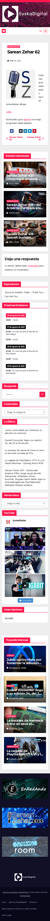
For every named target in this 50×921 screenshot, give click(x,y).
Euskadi (10, 686)
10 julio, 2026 (16, 728)
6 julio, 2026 (15, 759)
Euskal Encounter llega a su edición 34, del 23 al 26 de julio (25, 693)
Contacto (33, 902)
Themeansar (25, 896)
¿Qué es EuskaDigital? (18, 902)
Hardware (11, 716)
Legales (10, 655)
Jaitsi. (9, 111)
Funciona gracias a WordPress (16, 892)
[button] (40, 31)
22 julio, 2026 (16, 698)
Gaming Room (12, 746)
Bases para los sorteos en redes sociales (19, 909)
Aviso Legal (6, 915)
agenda (27, 119)
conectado (33, 265)
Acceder (9, 618)
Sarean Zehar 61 (34, 138)
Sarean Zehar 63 (16, 138)
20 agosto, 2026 (17, 668)
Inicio (4, 902)
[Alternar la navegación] (45, 31)
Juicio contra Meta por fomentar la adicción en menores (24, 663)
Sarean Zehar (13, 46)
